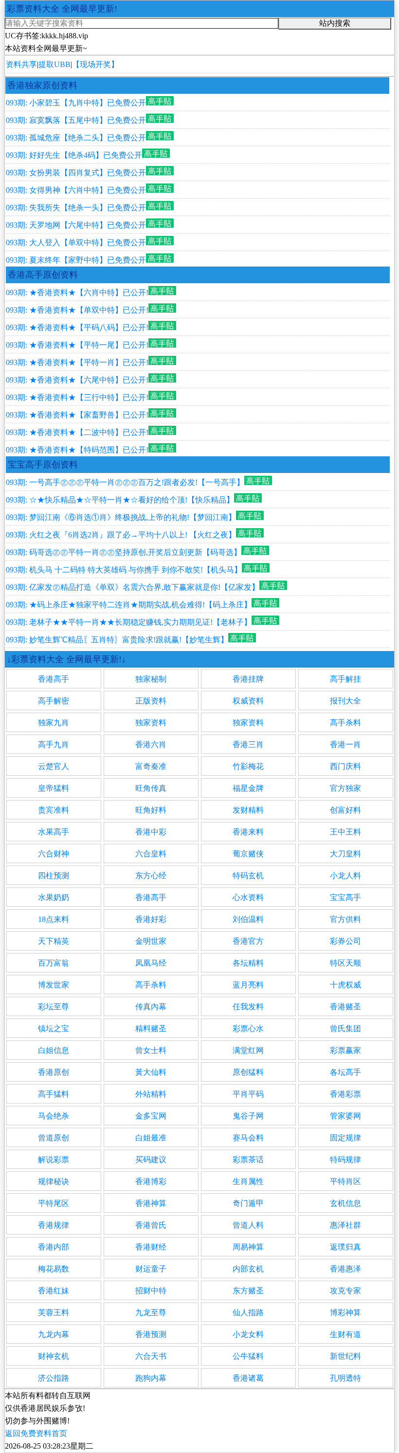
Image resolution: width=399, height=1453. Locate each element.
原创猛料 (248, 1072)
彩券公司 (345, 941)
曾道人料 (248, 1225)
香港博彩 (150, 1181)
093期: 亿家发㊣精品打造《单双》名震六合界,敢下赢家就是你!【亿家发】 (132, 587)
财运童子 (150, 1269)
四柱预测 (53, 875)
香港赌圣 (345, 1006)
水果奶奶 (53, 897)
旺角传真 (150, 788)
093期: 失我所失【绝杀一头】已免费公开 (76, 207)
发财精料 (248, 810)
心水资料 (248, 897)
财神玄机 (53, 1356)
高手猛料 (53, 1094)
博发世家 (53, 985)
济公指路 (53, 1378)
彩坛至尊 (53, 1006)
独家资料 (150, 722)
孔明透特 (345, 1378)
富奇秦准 (150, 766)
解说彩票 (53, 1159)
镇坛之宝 (53, 1028)
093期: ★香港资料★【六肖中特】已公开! (77, 292)
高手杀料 (345, 722)
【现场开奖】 (95, 64)
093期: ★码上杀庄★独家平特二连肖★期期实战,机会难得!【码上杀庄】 (129, 605)
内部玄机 (248, 1269)
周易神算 (248, 1247)
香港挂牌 (248, 679)
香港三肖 (248, 744)
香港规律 (53, 1225)
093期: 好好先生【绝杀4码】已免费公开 (74, 155)
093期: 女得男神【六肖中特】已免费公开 (76, 190)
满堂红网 (248, 1050)
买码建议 (150, 1159)
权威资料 (248, 701)
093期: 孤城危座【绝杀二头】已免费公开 (76, 138)
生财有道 (345, 1334)
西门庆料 (345, 766)
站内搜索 (334, 23)
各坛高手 (345, 1072)
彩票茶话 (248, 1159)
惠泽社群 (345, 1225)
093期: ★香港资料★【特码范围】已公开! (77, 450)
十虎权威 (345, 985)
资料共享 (21, 64)
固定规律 (345, 1138)
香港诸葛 (248, 1378)
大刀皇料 (345, 854)
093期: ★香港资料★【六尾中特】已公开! (77, 380)
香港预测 (150, 1334)
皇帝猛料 (53, 788)
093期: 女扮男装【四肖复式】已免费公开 (76, 172)
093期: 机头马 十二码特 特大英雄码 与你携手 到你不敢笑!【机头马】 (124, 570)
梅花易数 (53, 1269)
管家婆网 (345, 1116)
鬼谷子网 (248, 1116)
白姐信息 (53, 1050)
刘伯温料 (248, 919)
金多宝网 (150, 1116)
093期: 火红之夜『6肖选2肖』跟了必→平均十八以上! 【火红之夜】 (121, 535)
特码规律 (345, 1159)
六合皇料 (150, 854)
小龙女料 (248, 1334)
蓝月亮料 (248, 985)
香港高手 (53, 679)
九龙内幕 (53, 1334)
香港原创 (53, 1072)
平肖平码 (248, 1094)
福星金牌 (248, 788)
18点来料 (53, 919)
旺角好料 (150, 810)
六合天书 (150, 1356)
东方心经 (150, 875)
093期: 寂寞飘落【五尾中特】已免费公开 (76, 120)
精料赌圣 (150, 1028)
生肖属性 (248, 1181)
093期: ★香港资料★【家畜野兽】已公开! (77, 415)
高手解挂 (345, 679)
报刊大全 (345, 701)
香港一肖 (345, 744)
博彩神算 (345, 1312)
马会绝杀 (53, 1116)
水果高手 (53, 832)
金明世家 (150, 941)
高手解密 (53, 701)
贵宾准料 (53, 810)
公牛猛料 (248, 1356)
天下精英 (53, 941)
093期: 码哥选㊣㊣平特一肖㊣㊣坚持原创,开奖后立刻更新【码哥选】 (123, 552)
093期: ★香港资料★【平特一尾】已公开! (77, 345)
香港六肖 (150, 744)
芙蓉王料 (53, 1312)
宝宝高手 (345, 897)
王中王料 (345, 832)
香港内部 (53, 1247)
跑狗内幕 (150, 1378)
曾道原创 (53, 1138)
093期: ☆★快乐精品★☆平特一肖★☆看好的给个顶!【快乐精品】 (120, 500)
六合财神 (53, 854)
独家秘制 (150, 679)
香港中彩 (150, 832)
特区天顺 (345, 963)
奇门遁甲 (248, 1203)
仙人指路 (248, 1312)
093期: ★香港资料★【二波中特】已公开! (77, 432)
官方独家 (345, 788)
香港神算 (150, 1203)
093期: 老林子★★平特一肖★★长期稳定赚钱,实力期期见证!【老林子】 (129, 622)
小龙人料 (345, 875)
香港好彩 (150, 919)
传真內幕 (150, 1006)
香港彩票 (345, 1094)
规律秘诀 (53, 1181)
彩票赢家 (345, 1050)
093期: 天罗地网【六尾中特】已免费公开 (76, 225)
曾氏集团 (345, 1028)
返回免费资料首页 (36, 1433)
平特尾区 (53, 1203)
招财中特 (150, 1290)
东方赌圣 (248, 1290)
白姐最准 (150, 1138)
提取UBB (54, 64)
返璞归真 (345, 1247)
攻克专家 (345, 1290)
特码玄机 (248, 875)
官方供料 (345, 919)
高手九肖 (53, 744)
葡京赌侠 (248, 854)
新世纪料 (345, 1356)
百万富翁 (53, 963)
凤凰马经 (150, 963)
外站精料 (150, 1094)
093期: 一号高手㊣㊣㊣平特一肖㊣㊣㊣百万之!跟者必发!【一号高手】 (125, 482)
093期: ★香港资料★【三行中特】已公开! (77, 397)
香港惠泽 (345, 1269)
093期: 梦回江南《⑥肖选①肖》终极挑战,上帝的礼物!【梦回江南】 (121, 517)
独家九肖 (53, 722)
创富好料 (345, 810)
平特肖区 (345, 1181)
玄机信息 (345, 1203)
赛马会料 (248, 1138)
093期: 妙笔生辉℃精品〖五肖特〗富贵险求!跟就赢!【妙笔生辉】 (117, 639)
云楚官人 (53, 766)
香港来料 (248, 832)
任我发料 (248, 1006)
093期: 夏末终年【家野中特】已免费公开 (76, 260)
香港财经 (150, 1247)
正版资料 (150, 701)
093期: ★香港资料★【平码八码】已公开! (77, 327)
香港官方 (248, 941)
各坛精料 (248, 963)
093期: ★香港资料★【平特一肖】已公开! (77, 362)
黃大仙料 (150, 1072)
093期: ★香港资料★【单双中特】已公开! (77, 310)
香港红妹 (53, 1290)
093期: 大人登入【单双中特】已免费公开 (76, 242)
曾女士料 (150, 1050)
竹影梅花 (248, 766)
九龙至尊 (150, 1312)
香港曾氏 (150, 1225)
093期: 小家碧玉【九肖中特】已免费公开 (76, 103)
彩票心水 (248, 1028)
